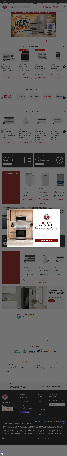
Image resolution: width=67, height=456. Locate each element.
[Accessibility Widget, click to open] (2, 453)
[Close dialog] (58, 210)
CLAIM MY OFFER (46, 240)
